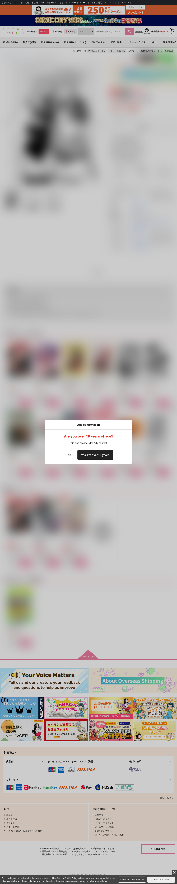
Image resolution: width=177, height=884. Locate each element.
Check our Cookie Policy (132, 879)
